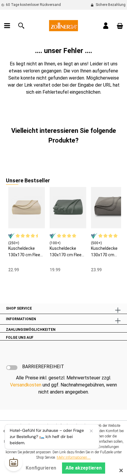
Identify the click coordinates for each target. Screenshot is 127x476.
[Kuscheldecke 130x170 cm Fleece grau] (68, 207)
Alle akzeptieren (84, 468)
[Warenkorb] (120, 25)
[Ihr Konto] (106, 25)
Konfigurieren (41, 468)
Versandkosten (25, 385)
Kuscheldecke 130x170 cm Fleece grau (68, 252)
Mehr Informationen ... (74, 457)
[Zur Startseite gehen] (63, 25)
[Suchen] (21, 25)
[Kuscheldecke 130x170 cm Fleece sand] (26, 207)
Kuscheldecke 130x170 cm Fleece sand (26, 252)
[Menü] (7, 25)
